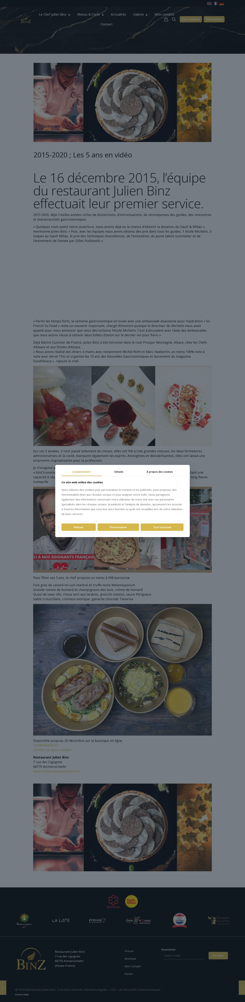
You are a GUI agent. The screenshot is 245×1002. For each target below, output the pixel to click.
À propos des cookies (160, 471)
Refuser (78, 527)
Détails (118, 471)
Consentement (81, 471)
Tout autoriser (162, 527)
